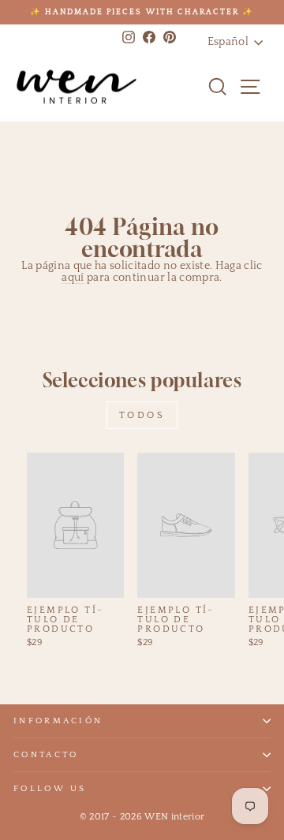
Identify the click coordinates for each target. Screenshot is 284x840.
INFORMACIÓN (58, 721)
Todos (142, 415)
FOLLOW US (50, 788)
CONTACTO (46, 755)
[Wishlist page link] (186, 86)
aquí (73, 277)
